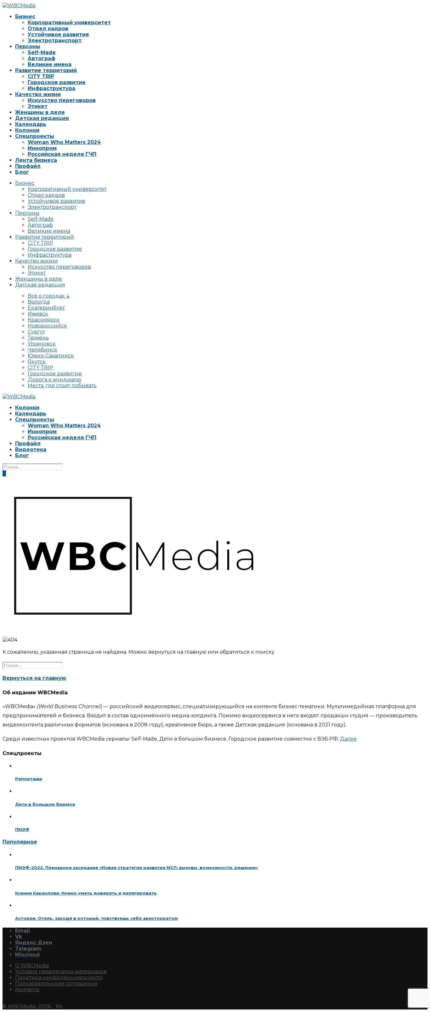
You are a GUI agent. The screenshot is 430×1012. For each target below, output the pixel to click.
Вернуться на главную (34, 678)
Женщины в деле (40, 112)
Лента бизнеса (36, 160)
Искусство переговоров (62, 100)
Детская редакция (42, 118)
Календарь (30, 124)
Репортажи (28, 778)
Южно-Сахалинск (51, 356)
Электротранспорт (55, 40)
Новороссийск (47, 326)
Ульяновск (42, 344)
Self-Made (42, 52)
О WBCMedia (32, 966)
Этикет (38, 106)
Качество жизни (38, 94)
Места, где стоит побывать (62, 386)
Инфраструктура (51, 88)
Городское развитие (57, 82)
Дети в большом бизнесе (45, 804)
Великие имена (49, 64)
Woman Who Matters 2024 (64, 142)
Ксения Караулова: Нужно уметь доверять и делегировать (86, 892)
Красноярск (43, 320)
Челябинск (42, 350)
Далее (348, 739)
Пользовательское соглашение (56, 983)
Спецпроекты (34, 136)
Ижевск (38, 314)
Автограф (41, 58)
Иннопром (42, 148)
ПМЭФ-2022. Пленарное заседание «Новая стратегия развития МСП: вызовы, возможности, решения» (136, 867)
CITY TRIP (41, 76)
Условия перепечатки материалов (61, 972)
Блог (22, 172)
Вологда (39, 302)
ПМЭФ (22, 829)
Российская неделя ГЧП (62, 154)
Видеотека (30, 449)
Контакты (27, 989)
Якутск (37, 362)
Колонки (27, 130)
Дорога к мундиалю (54, 380)
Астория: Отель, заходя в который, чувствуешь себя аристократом (96, 918)
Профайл (28, 166)
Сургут (36, 332)
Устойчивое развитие (58, 34)
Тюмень (38, 338)
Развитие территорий (46, 70)
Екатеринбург (46, 308)
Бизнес (25, 17)
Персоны (27, 46)
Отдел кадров (48, 28)
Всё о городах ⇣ (49, 296)
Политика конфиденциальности (59, 978)
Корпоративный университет (69, 23)
